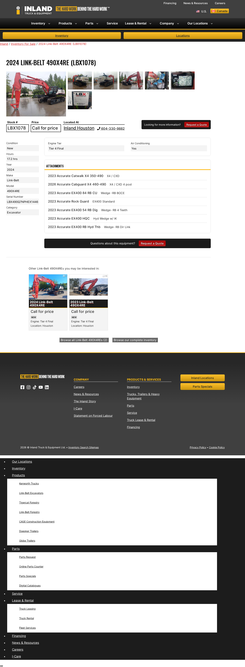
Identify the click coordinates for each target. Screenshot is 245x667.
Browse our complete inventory (135, 340)
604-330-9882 (112, 128)
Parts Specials (202, 386)
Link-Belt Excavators (31, 492)
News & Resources (195, 3)
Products (65, 23)
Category (11, 207)
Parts (89, 23)
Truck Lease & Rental (141, 420)
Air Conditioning (140, 143)
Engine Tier (54, 143)
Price (35, 122)
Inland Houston (79, 128)
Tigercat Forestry (29, 502)
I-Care (78, 408)
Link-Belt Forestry (29, 512)
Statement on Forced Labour (93, 415)
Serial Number (14, 196)
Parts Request (27, 556)
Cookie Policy (217, 447)
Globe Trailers (27, 540)
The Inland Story (85, 401)
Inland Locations (202, 378)
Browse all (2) (84, 340)
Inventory (38, 23)
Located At (71, 122)
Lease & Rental (135, 23)
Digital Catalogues (30, 585)
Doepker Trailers (28, 531)
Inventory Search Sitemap (83, 447)
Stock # (12, 122)
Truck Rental (26, 618)
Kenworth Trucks (29, 483)
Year (9, 164)
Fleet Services (27, 627)
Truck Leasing (27, 608)
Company (167, 23)
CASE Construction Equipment (37, 521)
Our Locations (197, 23)
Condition (12, 143)
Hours (10, 153)
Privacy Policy (198, 447)
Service (112, 23)
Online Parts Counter (31, 566)
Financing (170, 3)
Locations (183, 35)
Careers (220, 3)
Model (10, 185)
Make (9, 175)
